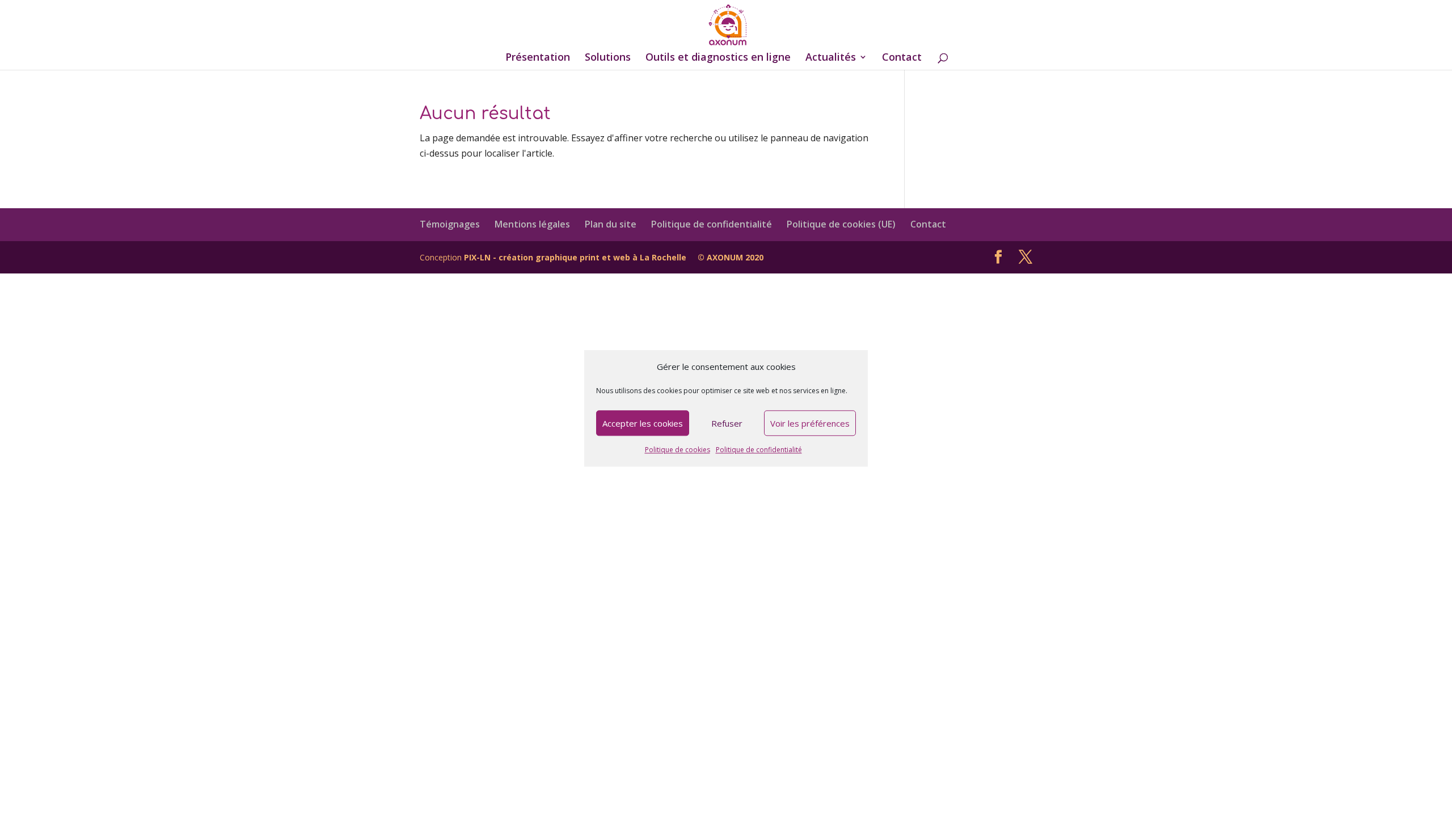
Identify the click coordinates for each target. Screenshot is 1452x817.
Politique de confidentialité (759, 450)
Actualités (830, 58)
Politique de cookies (677, 450)
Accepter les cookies (642, 423)
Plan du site (610, 224)
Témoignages (450, 224)
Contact (902, 58)
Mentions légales (532, 224)
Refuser (726, 423)
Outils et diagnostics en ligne (718, 58)
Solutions (608, 58)
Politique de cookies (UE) (841, 224)
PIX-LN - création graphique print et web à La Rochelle (575, 257)
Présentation (537, 58)
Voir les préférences (810, 423)
